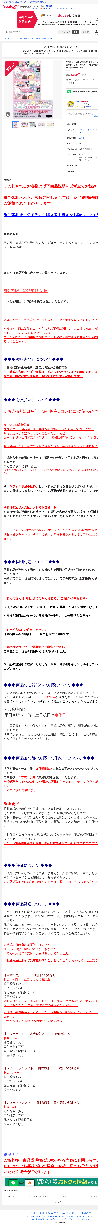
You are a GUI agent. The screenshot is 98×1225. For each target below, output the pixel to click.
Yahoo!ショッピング (69, 1213)
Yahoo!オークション (37, 1213)
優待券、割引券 (41, 38)
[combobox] (29, 32)
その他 (50, 38)
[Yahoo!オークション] (17, 6)
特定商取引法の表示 (38, 1219)
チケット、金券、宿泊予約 (25, 38)
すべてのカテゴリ (64, 32)
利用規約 (62, 1216)
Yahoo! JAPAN (85, 1213)
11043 (89, 107)
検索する (75, 32)
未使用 (81, 138)
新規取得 (49, 6)
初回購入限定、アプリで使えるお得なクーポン (58, 8)
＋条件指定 (85, 32)
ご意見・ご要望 (67, 1219)
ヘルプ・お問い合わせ (82, 1219)
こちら (91, 114)
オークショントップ (8, 38)
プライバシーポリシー (33, 1216)
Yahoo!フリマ (53, 1213)
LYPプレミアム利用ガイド (75, 1216)
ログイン (36, 8)
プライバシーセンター (49, 1216)
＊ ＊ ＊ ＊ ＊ (80, 104)
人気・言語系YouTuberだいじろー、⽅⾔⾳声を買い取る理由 (25, 2)
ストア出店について (53, 1219)
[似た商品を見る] (8, 114)
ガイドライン (91, 1216)
